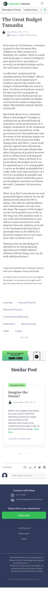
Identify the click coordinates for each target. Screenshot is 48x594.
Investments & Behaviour (16, 316)
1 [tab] (20, 453)
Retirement (9, 323)
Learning (7, 302)
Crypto (18, 331)
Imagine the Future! (18, 394)
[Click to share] (34, 467)
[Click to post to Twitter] (39, 467)
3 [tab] (28, 453)
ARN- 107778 (34, 563)
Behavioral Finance (13, 309)
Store (24, 538)
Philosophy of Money (11, 9)
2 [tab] (24, 453)
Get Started (24, 528)
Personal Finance (27, 302)
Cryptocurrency (31, 9)
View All (24, 337)
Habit (6, 331)
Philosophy (24, 533)
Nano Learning (28, 323)
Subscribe (24, 515)
